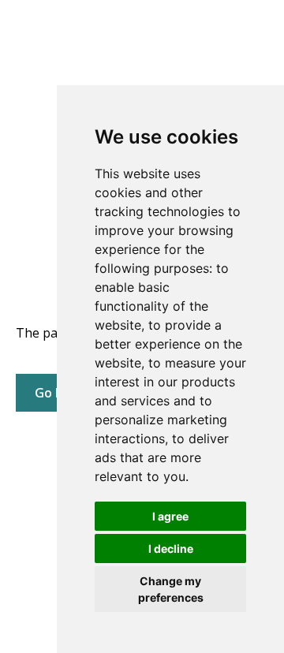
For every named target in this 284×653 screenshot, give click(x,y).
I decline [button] (170, 548)
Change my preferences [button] (171, 589)
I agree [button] (170, 516)
